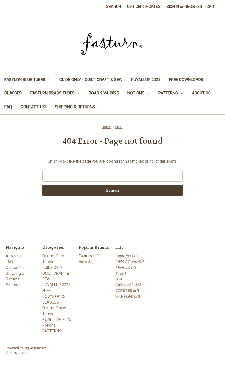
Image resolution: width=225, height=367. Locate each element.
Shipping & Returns (75, 106)
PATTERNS (168, 93)
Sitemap (13, 285)
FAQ (8, 106)
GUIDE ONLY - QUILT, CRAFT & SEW (90, 79)
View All (85, 262)
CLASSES (13, 93)
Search (113, 6)
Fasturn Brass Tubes (52, 93)
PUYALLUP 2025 (145, 79)
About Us (201, 93)
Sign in (173, 6)
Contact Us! (33, 106)
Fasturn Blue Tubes (24, 79)
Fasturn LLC (89, 256)
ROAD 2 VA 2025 (104, 93)
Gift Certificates (144, 6)
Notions (135, 93)
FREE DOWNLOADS (186, 79)
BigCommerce (35, 348)
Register (193, 6)
